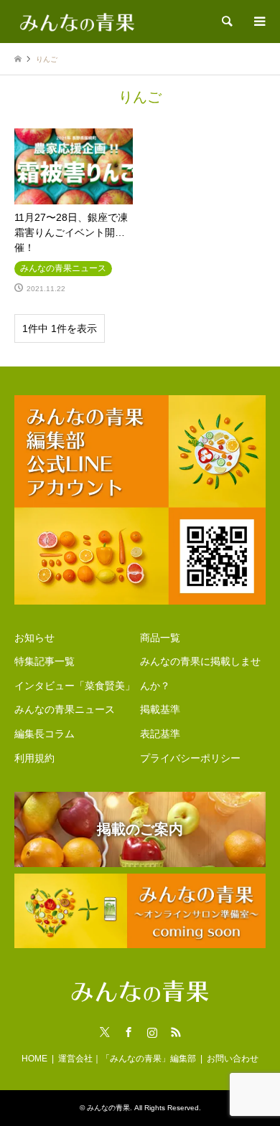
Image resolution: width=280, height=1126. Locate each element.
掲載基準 (160, 709)
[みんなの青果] (77, 21)
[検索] (226, 21)
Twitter (105, 1032)
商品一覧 (160, 637)
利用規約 (34, 758)
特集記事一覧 (44, 661)
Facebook (128, 1032)
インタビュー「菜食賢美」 (74, 685)
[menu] (258, 21)
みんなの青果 (108, 1108)
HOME (34, 1059)
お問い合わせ (232, 1059)
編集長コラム (44, 733)
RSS (176, 1032)
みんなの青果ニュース (64, 709)
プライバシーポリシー (190, 758)
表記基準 (160, 733)
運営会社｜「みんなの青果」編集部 (127, 1059)
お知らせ (34, 637)
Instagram (152, 1032)
